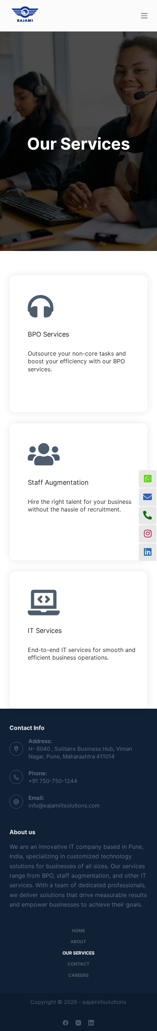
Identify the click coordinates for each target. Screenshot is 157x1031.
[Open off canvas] (144, 15)
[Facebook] (65, 1023)
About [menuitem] (78, 941)
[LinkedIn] (91, 1023)
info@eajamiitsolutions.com (64, 805)
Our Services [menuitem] (78, 953)
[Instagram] (78, 1023)
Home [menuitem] (78, 930)
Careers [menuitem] (78, 975)
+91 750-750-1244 (52, 780)
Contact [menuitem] (78, 964)
